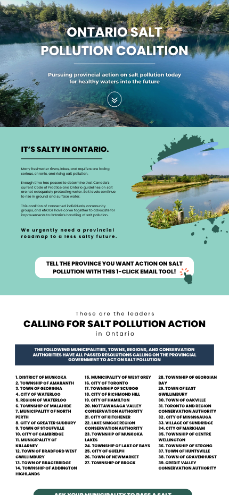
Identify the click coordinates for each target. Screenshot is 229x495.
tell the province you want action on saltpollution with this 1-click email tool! (114, 268)
